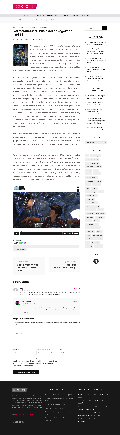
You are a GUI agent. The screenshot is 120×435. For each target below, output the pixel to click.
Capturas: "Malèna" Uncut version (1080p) (59, 395)
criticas (99, 181)
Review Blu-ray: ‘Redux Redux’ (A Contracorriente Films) (96, 69)
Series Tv (99, 231)
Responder (77, 288)
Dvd (88, 188)
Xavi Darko (19, 39)
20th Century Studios (92, 159)
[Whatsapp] (20, 243)
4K (87, 156)
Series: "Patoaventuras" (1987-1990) (57, 405)
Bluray (96, 170)
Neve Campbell (100, 213)
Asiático (99, 166)
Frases (101, 192)
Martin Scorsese (91, 210)
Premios (89, 220)
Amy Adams (90, 166)
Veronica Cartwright (20, 249)
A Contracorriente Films (93, 163)
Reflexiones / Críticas (92, 224)
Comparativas (52, 15)
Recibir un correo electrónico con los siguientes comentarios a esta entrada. (23, 363)
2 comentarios (39, 39)
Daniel (89, 109)
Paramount (90, 217)
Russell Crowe (90, 231)
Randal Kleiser (50, 246)
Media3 (100, 210)
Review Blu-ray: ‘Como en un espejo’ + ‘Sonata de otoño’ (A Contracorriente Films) (96, 51)
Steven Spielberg (97, 235)
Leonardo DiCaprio (92, 202)
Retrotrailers (43, 27)
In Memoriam (90, 199)
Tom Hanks (99, 239)
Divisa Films (96, 184)
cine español (90, 181)
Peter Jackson (99, 217)
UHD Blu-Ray (38, 15)
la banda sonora (43, 106)
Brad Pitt (89, 174)
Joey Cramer (40, 246)
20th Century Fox (95, 156)
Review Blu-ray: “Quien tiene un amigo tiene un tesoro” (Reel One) (96, 120)
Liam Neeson (90, 206)
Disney (16, 246)
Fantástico (35, 27)
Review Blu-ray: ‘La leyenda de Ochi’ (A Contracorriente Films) (96, 60)
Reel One (96, 220)
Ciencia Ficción (25, 27)
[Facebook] (15, 243)
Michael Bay (90, 213)
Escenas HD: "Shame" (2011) (54, 408)
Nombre (16, 349)
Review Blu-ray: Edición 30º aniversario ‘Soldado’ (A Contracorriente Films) (96, 78)
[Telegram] (22, 243)
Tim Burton (89, 239)
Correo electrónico (43, 349)
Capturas (96, 174)
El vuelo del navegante (27, 246)
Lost (98, 206)
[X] (17, 243)
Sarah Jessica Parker (72, 246)
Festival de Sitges (91, 192)
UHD (88, 242)
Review (97, 228)
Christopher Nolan (91, 177)
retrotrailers (61, 246)
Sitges (88, 235)
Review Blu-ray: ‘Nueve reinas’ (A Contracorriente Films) (95, 111)
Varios (74, 15)
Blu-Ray (26, 15)
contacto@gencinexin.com (24, 414)
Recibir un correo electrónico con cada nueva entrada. (46, 362)
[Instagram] (25, 243)
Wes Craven (98, 246)
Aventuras (16, 27)
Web (61, 349)
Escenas (65, 15)
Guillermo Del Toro (91, 195)
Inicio (17, 15)
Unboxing (89, 246)
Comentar (17, 330)
